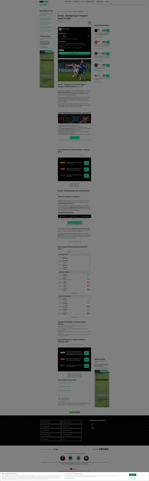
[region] (74, 476)
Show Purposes (133, 478)
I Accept (132, 474)
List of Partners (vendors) (69, 478)
